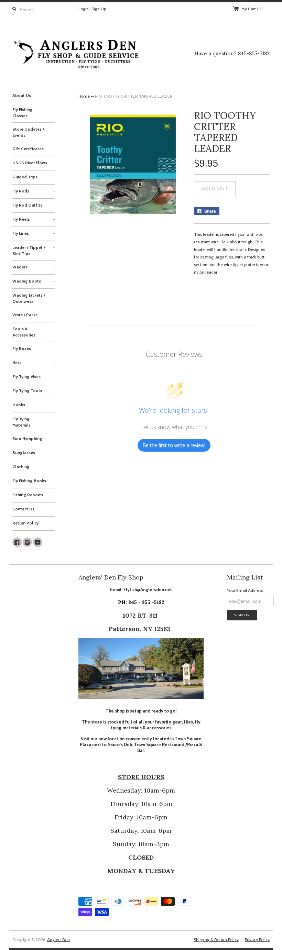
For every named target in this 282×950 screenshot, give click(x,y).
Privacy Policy (257, 939)
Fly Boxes (21, 348)
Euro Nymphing (27, 438)
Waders (33, 266)
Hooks (33, 404)
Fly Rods (33, 191)
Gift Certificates (28, 148)
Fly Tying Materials (33, 422)
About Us (21, 95)
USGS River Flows (29, 162)
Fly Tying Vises (33, 376)
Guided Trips (24, 176)
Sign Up (98, 8)
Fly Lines (33, 233)
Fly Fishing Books (29, 480)
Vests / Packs (33, 314)
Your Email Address (245, 590)
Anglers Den (58, 939)
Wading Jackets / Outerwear (28, 298)
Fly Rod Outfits (27, 205)
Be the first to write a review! (174, 445)
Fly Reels (33, 219)
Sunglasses (23, 452)
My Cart (252, 8)
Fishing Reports (33, 494)
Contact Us (23, 508)
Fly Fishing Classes (22, 112)
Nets (33, 362)
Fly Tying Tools (27, 390)
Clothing (21, 466)
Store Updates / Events (28, 132)
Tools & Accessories (23, 332)
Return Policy (25, 523)
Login (83, 8)
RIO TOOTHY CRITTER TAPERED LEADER (134, 96)
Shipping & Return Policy (216, 939)
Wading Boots (33, 281)
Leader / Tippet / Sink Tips (33, 250)
